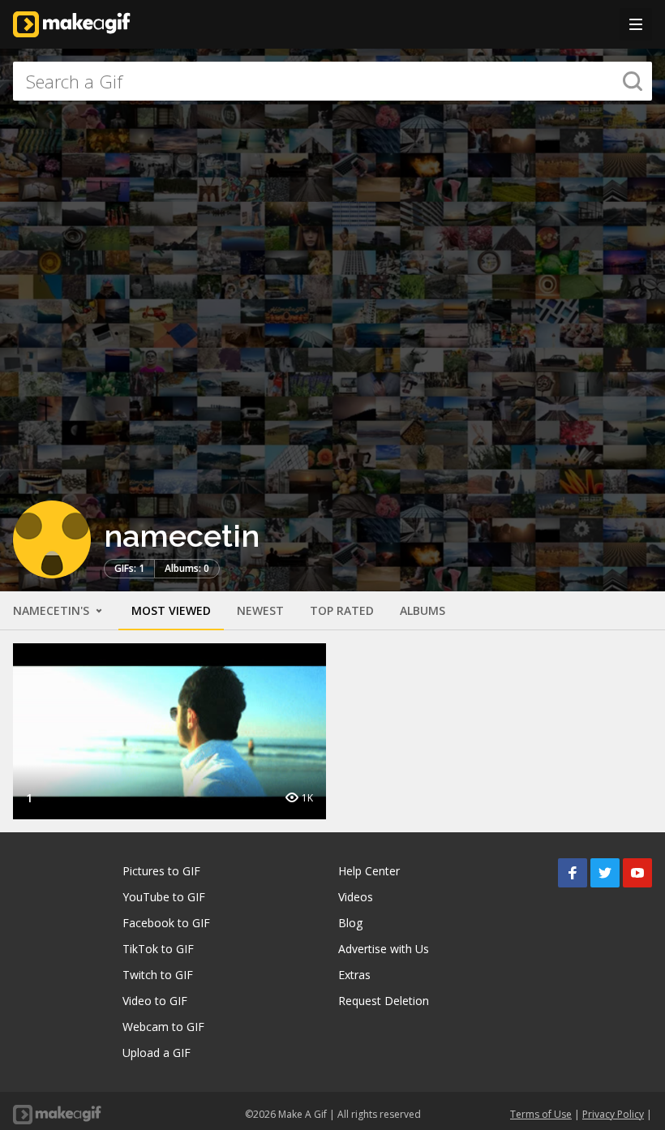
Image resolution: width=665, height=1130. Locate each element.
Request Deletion (383, 1000)
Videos (355, 896)
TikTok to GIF (158, 948)
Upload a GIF (156, 1052)
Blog (350, 922)
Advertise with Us (383, 948)
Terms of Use (541, 1114)
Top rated (342, 610)
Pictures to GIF (161, 871)
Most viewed (171, 610)
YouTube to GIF (163, 896)
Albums (422, 610)
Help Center (369, 871)
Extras (354, 974)
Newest (260, 610)
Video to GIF (154, 1000)
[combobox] (332, 81)
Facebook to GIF (166, 922)
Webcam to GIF (163, 1026)
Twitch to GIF (157, 974)
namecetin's (52, 610)
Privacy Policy (613, 1114)
